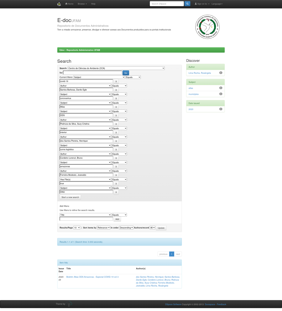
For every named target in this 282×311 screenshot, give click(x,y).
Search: (63, 68)
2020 (191, 109)
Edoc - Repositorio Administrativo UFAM (79, 49)
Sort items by (89, 227)
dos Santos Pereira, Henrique (149, 276)
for (61, 72)
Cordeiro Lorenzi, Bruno (159, 279)
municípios (194, 94)
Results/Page (66, 227)
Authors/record (141, 227)
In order (115, 227)
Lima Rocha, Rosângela (157, 285)
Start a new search (70, 197)
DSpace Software (173, 304)
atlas (191, 88)
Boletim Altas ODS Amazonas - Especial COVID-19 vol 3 (92, 276)
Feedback (221, 304)
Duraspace (210, 304)
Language (216, 3)
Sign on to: (202, 3)
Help (93, 3)
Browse (81, 3)
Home (70, 3)
